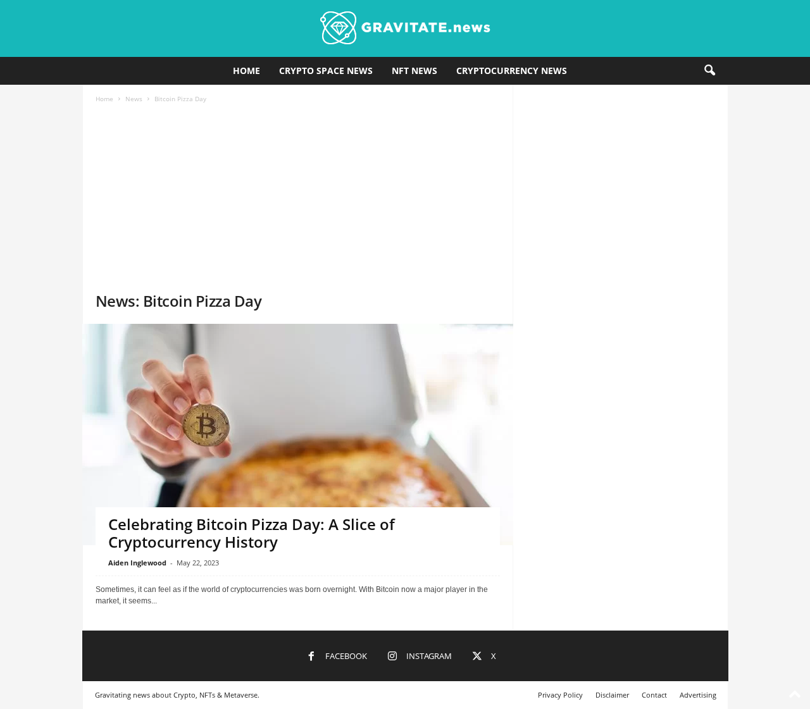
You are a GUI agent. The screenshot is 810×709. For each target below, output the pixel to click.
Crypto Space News (326, 71)
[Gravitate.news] (405, 28)
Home (246, 71)
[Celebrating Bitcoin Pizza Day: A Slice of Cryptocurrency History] (297, 467)
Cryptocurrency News (511, 71)
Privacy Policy (560, 695)
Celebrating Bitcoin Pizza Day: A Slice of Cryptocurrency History (251, 533)
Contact (654, 695)
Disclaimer (612, 695)
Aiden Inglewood (137, 562)
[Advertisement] (298, 196)
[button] (709, 71)
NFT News (414, 71)
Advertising (698, 695)
